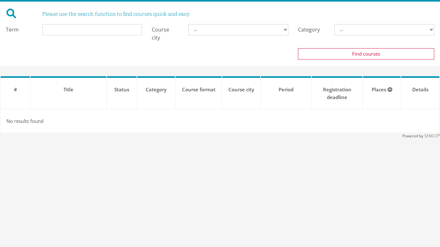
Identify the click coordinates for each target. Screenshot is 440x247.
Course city (160, 33)
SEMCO (432, 136)
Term (12, 29)
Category (309, 29)
